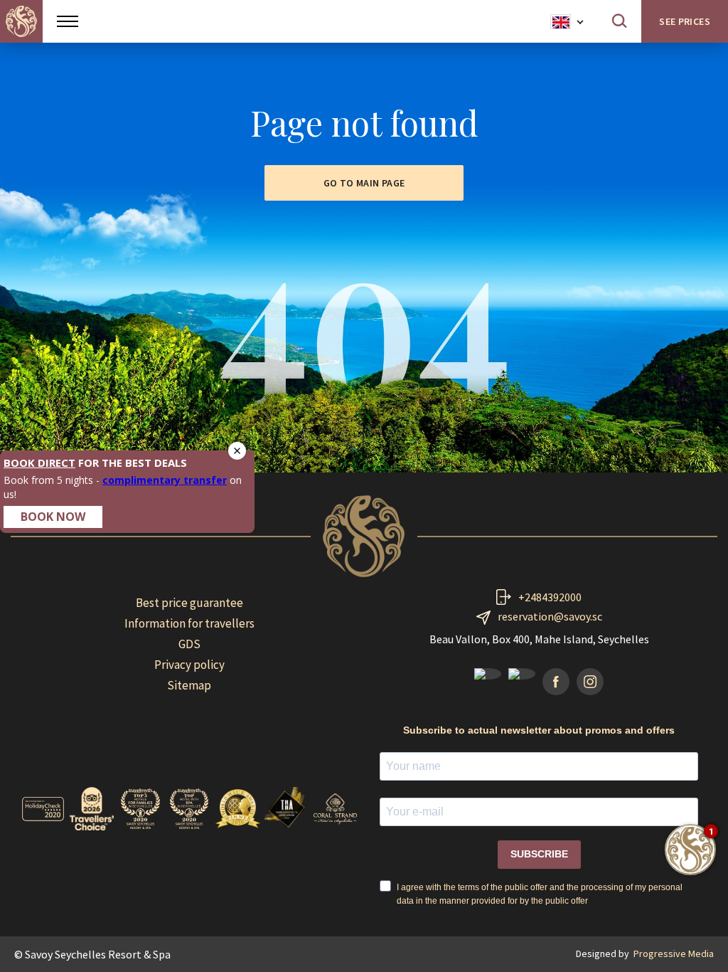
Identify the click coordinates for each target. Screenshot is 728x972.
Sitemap (189, 685)
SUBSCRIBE (539, 854)
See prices (684, 21)
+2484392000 (550, 597)
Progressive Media (673, 953)
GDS (189, 644)
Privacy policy (189, 664)
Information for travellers (189, 623)
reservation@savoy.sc (550, 616)
